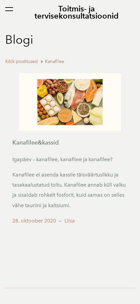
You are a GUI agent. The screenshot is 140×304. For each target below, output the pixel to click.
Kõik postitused (21, 61)
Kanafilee (54, 61)
